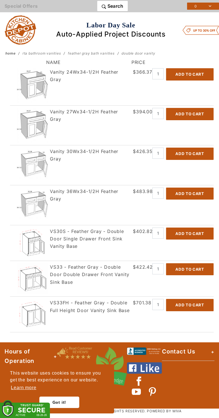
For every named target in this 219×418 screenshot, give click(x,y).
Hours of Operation (19, 356)
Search (114, 6)
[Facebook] (139, 381)
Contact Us (178, 351)
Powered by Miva (164, 411)
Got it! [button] (59, 402)
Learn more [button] (23, 387)
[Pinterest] (152, 391)
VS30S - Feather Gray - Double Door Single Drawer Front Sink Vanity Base (87, 238)
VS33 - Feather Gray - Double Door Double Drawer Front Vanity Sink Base (89, 274)
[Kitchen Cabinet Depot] (20, 30)
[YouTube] (136, 391)
